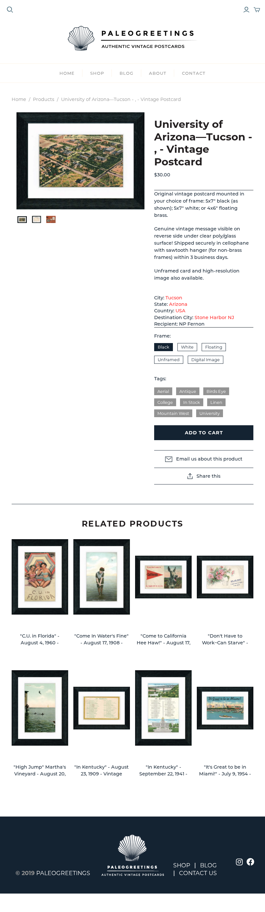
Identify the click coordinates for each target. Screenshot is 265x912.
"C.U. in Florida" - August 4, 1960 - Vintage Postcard (39, 643)
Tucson (173, 298)
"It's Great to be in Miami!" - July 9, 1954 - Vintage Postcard (225, 774)
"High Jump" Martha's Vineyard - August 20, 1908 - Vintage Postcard (40, 774)
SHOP (97, 73)
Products (43, 99)
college (165, 402)
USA (180, 311)
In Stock (191, 402)
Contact (194, 73)
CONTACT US (198, 873)
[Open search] (10, 9)
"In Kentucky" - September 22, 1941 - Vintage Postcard (163, 774)
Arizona (178, 304)
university (209, 413)
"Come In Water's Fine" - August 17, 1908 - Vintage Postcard (101, 643)
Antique (187, 391)
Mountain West (173, 413)
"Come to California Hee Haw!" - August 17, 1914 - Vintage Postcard (163, 643)
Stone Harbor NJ (214, 317)
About (157, 73)
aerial (163, 391)
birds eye (216, 391)
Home (67, 73)
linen (216, 402)
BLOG (126, 73)
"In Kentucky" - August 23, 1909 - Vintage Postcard (101, 774)
